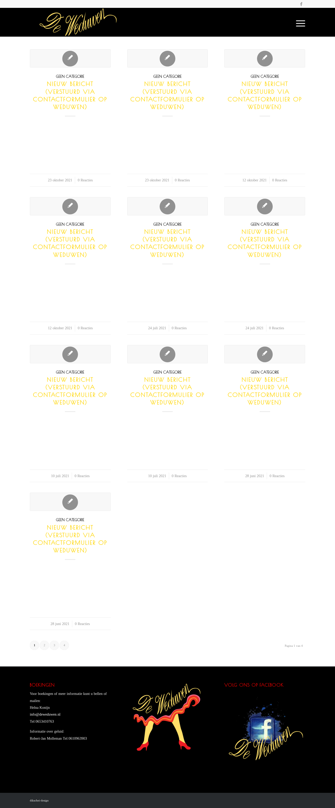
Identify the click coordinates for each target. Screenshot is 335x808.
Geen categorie (70, 76)
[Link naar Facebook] (301, 4)
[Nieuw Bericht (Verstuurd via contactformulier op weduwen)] (70, 58)
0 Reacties (85, 180)
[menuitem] (287, 22)
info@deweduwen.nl (45, 714)
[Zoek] (287, 22)
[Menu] (299, 22)
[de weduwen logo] (78, 22)
